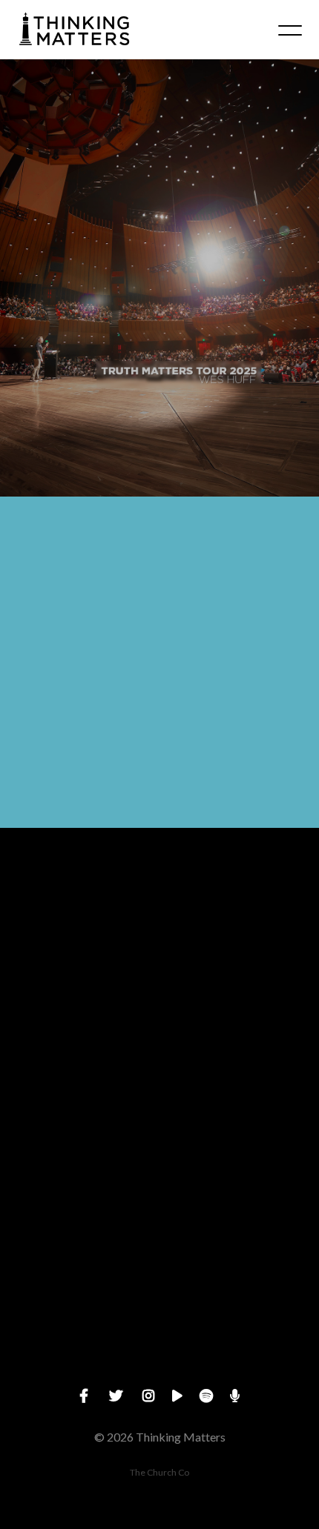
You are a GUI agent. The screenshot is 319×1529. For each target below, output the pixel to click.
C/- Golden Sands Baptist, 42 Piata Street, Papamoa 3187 (159, 1244)
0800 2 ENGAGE (159, 1118)
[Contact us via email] (159, 909)
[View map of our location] (159, 1161)
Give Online (159, 1370)
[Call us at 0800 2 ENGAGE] (159, 1035)
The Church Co (159, 1472)
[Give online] (159, 1287)
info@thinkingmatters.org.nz (159, 992)
